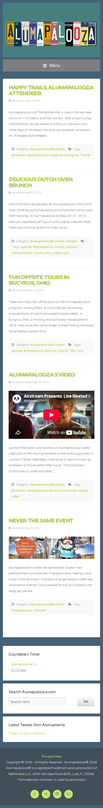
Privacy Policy (52, 756)
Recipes (71, 241)
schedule (39, 610)
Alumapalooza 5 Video (42, 374)
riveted (83, 490)
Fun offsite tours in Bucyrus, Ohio (39, 280)
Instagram (71, 155)
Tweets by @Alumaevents (27, 733)
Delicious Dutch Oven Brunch (40, 182)
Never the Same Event (41, 520)
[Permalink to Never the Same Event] (51, 548)
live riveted (68, 490)
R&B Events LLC (19, 774)
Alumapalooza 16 (23, 664)
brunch (60, 247)
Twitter (85, 155)
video (15, 496)
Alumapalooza (37, 155)
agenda (26, 247)
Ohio (73, 350)
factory (54, 490)
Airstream (18, 155)
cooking (72, 247)
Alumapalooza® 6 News (47, 149)
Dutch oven (42, 253)
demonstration (22, 253)
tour (81, 350)
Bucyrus (51, 350)
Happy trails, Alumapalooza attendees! (51, 90)
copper (63, 350)
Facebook (56, 155)
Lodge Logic (60, 253)
